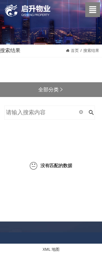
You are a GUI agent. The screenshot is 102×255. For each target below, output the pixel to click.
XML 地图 (51, 249)
